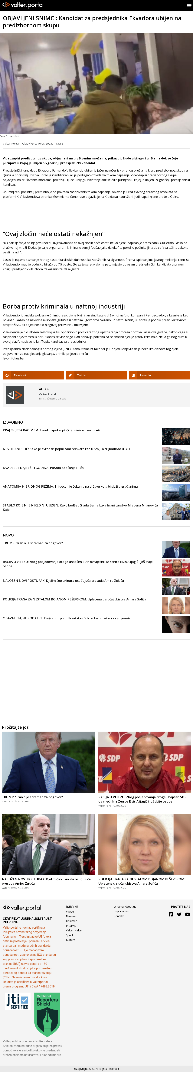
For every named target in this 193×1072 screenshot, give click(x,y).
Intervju (71, 925)
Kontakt (119, 916)
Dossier (71, 916)
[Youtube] (187, 914)
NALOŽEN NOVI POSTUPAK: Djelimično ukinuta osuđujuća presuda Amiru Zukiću (63, 580)
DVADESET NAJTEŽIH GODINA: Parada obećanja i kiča (43, 468)
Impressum (121, 911)
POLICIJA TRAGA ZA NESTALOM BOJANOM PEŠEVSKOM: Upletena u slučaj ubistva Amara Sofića (74, 599)
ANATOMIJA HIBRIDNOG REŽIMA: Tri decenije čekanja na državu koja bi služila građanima (70, 486)
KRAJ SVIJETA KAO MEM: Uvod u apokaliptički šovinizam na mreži (51, 430)
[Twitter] (179, 914)
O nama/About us (125, 906)
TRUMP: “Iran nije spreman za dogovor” (33, 543)
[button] (33, 375)
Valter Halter (74, 930)
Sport (69, 935)
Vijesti (70, 911)
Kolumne (71, 921)
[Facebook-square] (170, 914)
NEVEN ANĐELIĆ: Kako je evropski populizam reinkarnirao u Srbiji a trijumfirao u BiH (66, 449)
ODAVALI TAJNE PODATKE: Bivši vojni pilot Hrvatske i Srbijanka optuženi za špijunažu (67, 618)
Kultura (70, 940)
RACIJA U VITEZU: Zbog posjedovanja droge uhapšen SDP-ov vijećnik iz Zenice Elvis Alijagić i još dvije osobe (143, 799)
